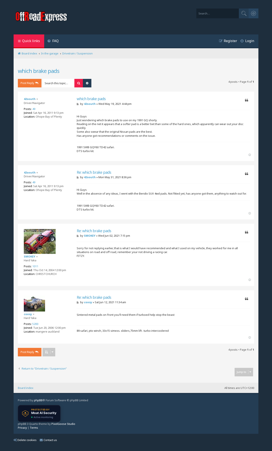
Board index (25, 388)
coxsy (28, 314)
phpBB (38, 400)
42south (29, 99)
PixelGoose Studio (63, 424)
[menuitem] (53, 41)
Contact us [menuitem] (50, 440)
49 (33, 109)
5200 (35, 324)
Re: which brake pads (94, 172)
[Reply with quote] (246, 100)
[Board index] (42, 17)
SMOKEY (29, 256)
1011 (35, 266)
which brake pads (38, 71)
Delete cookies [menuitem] (27, 440)
